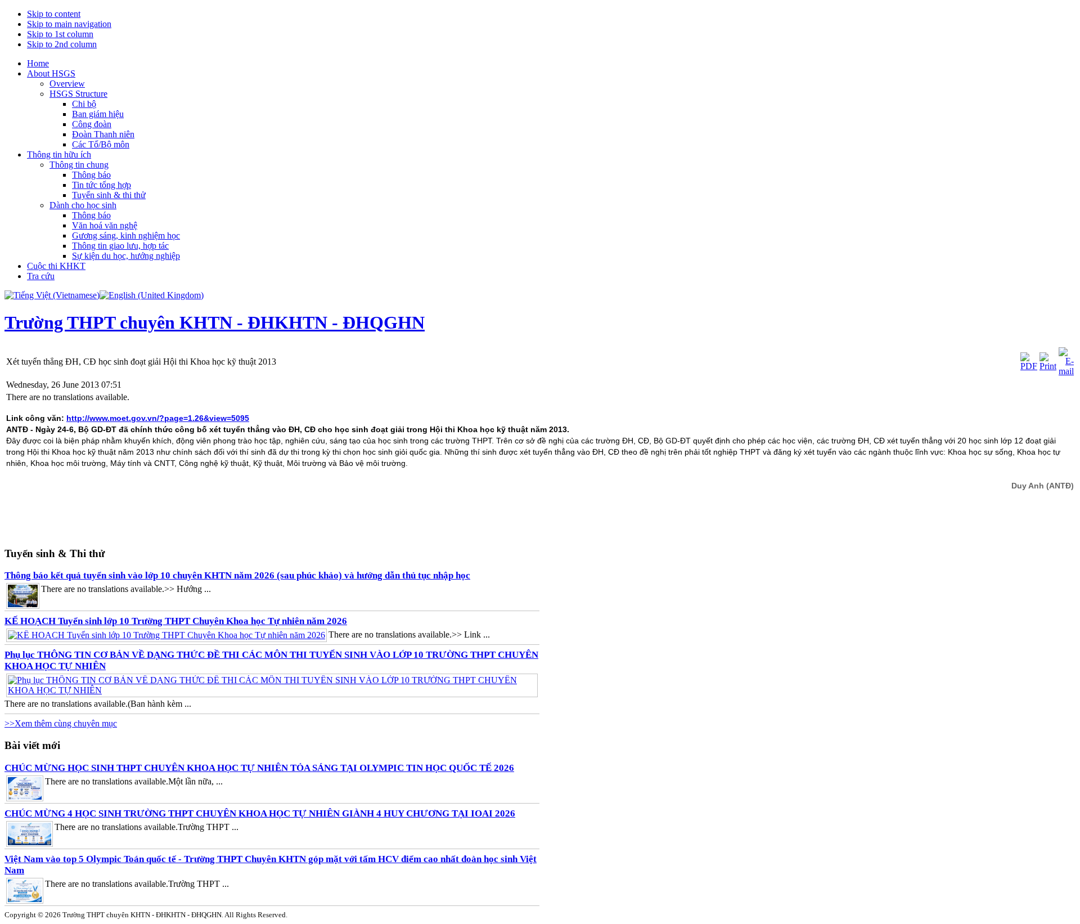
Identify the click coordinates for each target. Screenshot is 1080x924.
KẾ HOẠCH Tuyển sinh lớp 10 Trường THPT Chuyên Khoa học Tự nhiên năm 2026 (175, 621)
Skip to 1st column (60, 34)
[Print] (1048, 366)
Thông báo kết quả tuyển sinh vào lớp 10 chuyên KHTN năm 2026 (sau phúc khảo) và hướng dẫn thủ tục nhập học (237, 575)
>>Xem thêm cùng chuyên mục (60, 723)
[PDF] (1028, 366)
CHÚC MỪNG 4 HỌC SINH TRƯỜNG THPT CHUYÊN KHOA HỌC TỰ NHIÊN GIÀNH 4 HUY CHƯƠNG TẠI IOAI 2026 (259, 813)
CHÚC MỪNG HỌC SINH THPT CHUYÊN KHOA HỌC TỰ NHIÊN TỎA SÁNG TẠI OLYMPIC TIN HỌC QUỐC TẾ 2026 (259, 767)
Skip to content (53, 14)
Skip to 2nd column (62, 44)
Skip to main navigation (69, 24)
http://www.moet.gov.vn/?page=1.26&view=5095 (157, 418)
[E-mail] (1066, 371)
